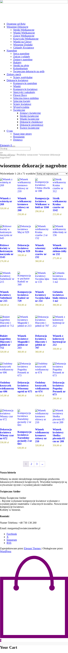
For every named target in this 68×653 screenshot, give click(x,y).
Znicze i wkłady (21, 56)
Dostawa (17, 139)
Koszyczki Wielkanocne (25, 38)
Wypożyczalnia (21, 107)
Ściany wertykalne (23, 77)
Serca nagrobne (21, 53)
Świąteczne (19, 110)
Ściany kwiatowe (22, 104)
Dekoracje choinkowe (31, 121)
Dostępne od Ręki (16, 23)
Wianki (17, 86)
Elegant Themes (32, 548)
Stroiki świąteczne (29, 116)
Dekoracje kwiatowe (17, 80)
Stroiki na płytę (21, 65)
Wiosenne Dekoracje (17, 26)
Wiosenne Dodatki (23, 44)
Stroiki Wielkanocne (23, 29)
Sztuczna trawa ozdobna (26, 98)
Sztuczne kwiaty (21, 101)
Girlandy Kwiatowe (23, 47)
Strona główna (7, 154)
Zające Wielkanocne (23, 35)
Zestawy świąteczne (30, 113)
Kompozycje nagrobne (25, 83)
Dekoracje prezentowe (31, 124)
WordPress (5, 551)
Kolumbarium (20, 68)
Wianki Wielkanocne (24, 32)
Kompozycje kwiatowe (25, 89)
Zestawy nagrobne (23, 59)
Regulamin (19, 136)
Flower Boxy (20, 95)
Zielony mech (14, 74)
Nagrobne (12, 50)
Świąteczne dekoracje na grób (28, 71)
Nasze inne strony (22, 133)
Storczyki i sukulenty (24, 92)
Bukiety (17, 62)
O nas (10, 130)
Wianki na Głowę (22, 41)
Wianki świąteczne (29, 119)
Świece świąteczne (29, 127)
